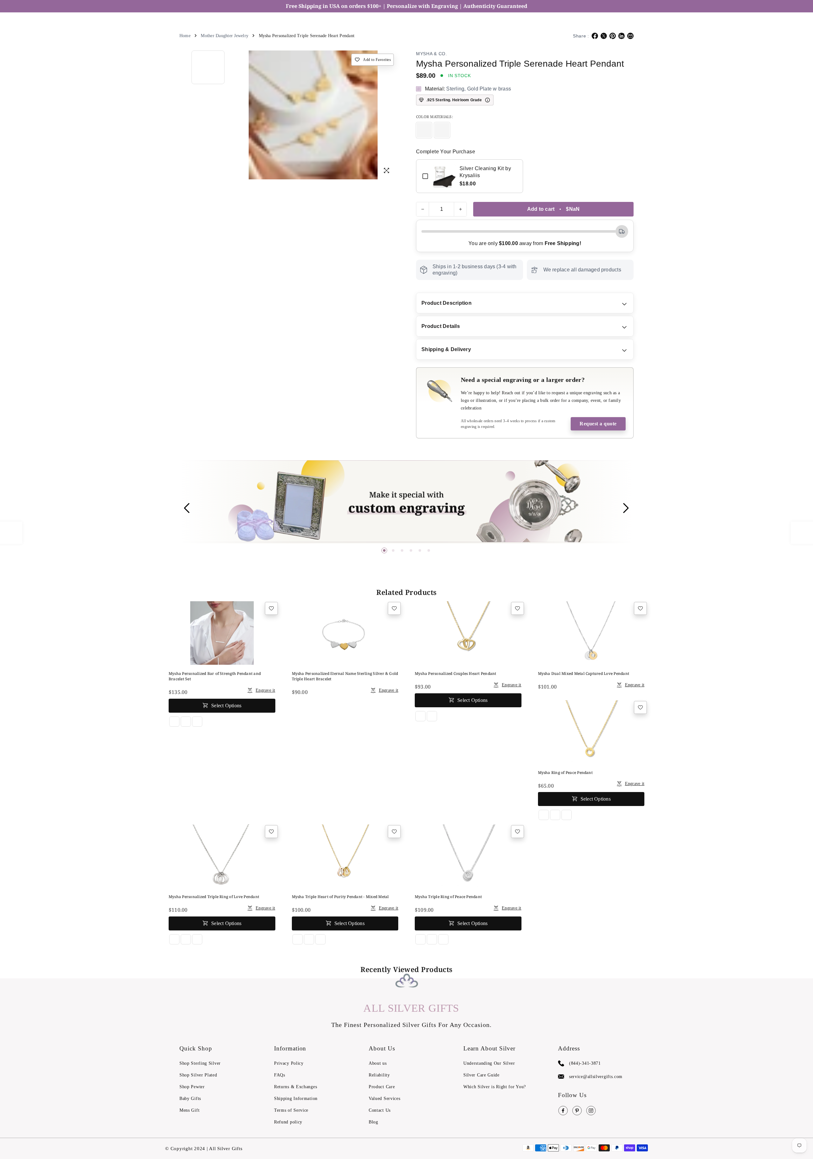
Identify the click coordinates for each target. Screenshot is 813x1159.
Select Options (226, 703)
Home (185, 35)
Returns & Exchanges (295, 1086)
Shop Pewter (192, 1086)
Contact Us (380, 1110)
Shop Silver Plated (198, 1075)
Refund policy (288, 1122)
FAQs (279, 1075)
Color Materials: (435, 116)
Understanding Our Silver (489, 1063)
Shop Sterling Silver (200, 1063)
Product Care (382, 1086)
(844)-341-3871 (585, 1063)
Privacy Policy (289, 1063)
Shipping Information (296, 1098)
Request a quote (598, 423)
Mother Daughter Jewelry (224, 35)
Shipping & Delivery (446, 349)
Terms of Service (291, 1110)
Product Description (446, 303)
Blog (373, 1122)
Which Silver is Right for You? (494, 1086)
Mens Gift (189, 1110)
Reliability (379, 1075)
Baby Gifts (190, 1098)
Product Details (440, 326)
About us (378, 1063)
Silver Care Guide (481, 1075)
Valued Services (384, 1098)
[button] (384, 550)
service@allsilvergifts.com (595, 1076)
